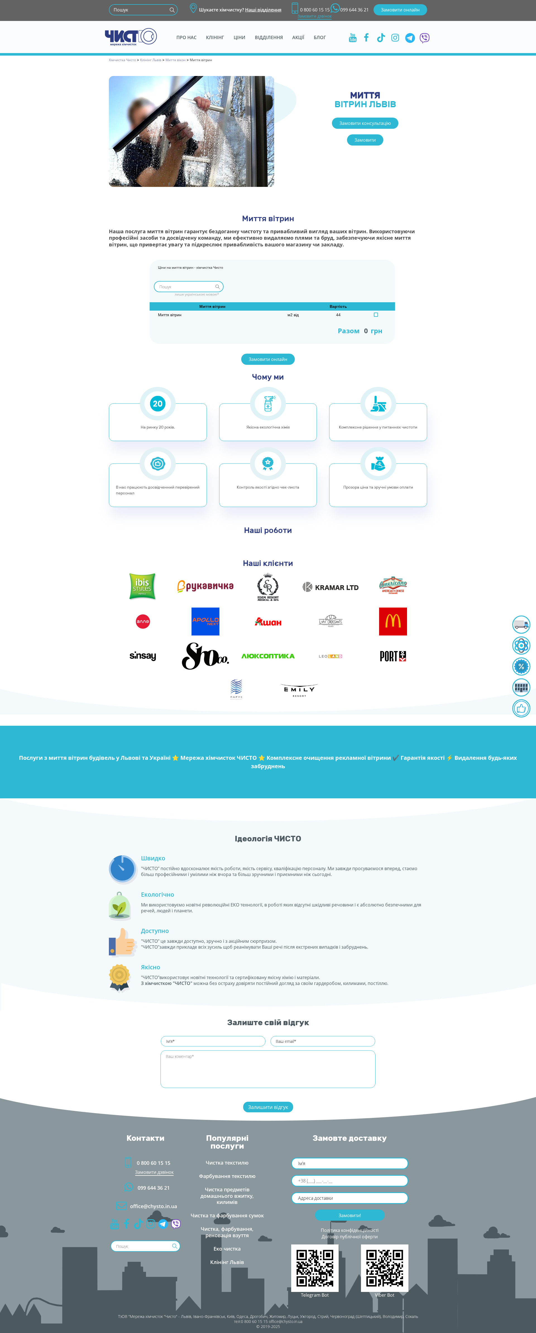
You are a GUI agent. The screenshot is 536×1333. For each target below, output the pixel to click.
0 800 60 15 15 (315, 10)
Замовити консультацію (365, 123)
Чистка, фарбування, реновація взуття (227, 1232)
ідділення (269, 37)
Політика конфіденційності (350, 1230)
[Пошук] (172, 9)
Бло (320, 37)
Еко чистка (227, 1248)
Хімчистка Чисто (122, 60)
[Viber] (424, 37)
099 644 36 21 (354, 10)
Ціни (239, 37)
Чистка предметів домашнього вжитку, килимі (227, 1196)
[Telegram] (410, 37)
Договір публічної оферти (350, 1237)
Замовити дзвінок (315, 16)
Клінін (215, 37)
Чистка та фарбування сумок (227, 1215)
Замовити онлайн (400, 10)
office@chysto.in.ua (153, 1206)
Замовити (365, 140)
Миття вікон (176, 60)
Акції (298, 37)
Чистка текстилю (227, 1162)
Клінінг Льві (150, 60)
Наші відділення (263, 10)
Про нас (186, 37)
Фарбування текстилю (227, 1176)
